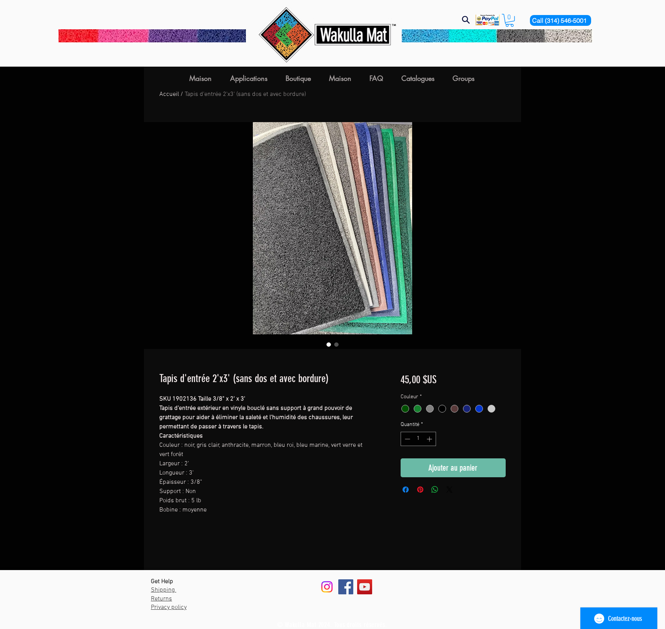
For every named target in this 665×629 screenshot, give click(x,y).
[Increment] (430, 439)
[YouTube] (364, 586)
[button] (509, 20)
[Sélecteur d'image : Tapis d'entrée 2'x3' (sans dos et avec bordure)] (328, 344)
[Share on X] (449, 489)
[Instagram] (326, 586)
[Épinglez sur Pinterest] (420, 489)
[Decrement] (406, 439)
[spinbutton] (418, 439)
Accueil (169, 94)
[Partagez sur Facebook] (405, 489)
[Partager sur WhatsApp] (434, 489)
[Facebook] (345, 586)
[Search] (466, 20)
